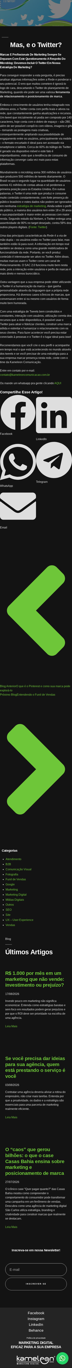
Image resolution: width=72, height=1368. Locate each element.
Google (10, 884)
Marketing (12, 889)
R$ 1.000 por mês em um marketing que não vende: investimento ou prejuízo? (34, 979)
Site (8, 914)
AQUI (57, 383)
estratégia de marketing (31, 206)
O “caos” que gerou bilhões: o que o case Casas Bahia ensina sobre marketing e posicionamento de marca (34, 1161)
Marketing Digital (16, 894)
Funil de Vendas (16, 879)
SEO (9, 909)
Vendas (10, 925)
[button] (18, 415)
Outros (10, 904)
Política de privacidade (36, 1338)
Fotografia (12, 874)
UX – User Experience (19, 919)
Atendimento (13, 859)
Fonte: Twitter (37, 227)
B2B (8, 864)
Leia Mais (11, 1026)
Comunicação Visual (18, 869)
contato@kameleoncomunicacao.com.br (25, 374)
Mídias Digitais (15, 899)
